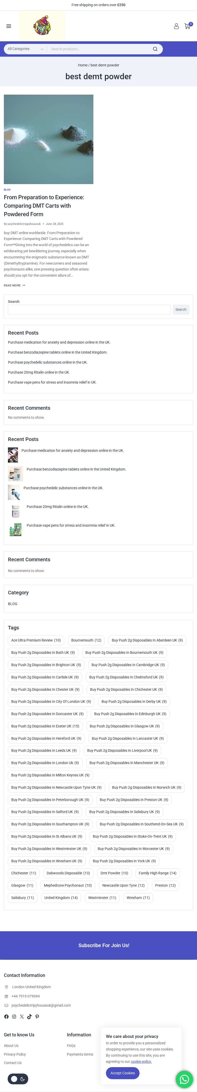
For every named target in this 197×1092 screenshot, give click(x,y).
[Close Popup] (169, 464)
